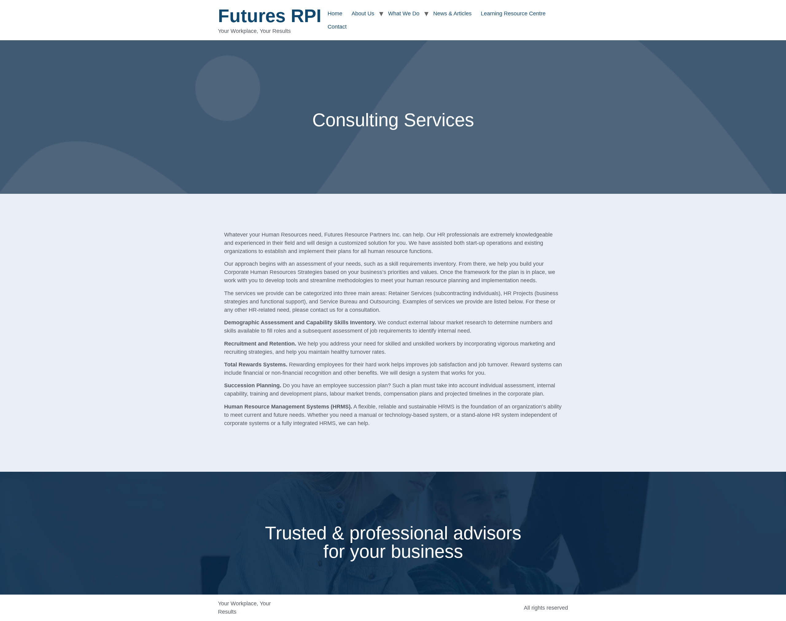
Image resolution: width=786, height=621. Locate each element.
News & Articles (452, 13)
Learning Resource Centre (513, 13)
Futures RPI (269, 16)
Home (335, 13)
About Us (363, 13)
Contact (337, 27)
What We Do (403, 13)
